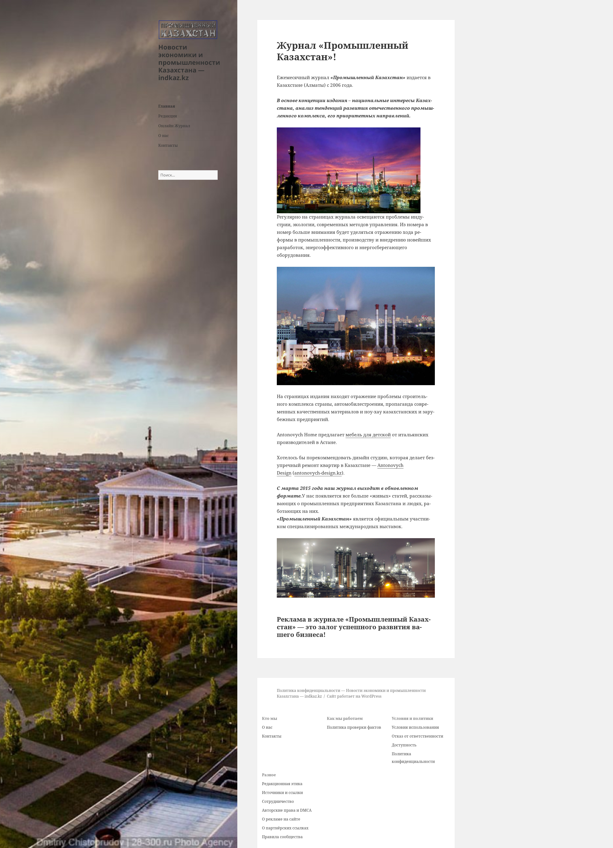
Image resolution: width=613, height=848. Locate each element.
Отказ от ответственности (417, 736)
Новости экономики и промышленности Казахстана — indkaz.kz (189, 62)
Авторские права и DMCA (287, 810)
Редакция (167, 116)
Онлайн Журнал (174, 125)
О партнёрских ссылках (285, 828)
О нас (163, 135)
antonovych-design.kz (318, 473)
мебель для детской (368, 435)
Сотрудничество (278, 801)
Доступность (404, 745)
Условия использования (415, 727)
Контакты (168, 145)
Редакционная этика (282, 783)
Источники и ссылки (282, 792)
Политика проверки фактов (354, 727)
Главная (166, 106)
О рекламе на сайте (281, 819)
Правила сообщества (282, 836)
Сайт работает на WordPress (354, 696)
